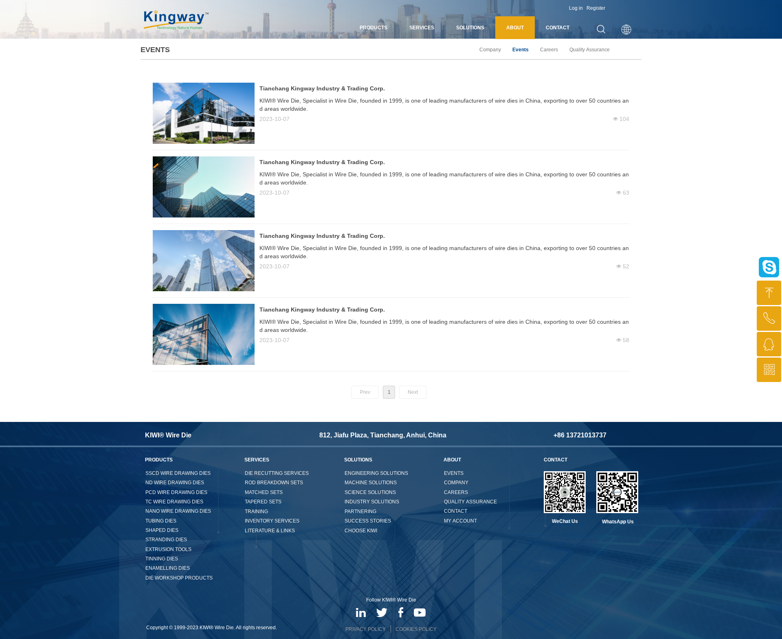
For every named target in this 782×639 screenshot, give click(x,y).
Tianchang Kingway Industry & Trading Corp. (322, 88)
